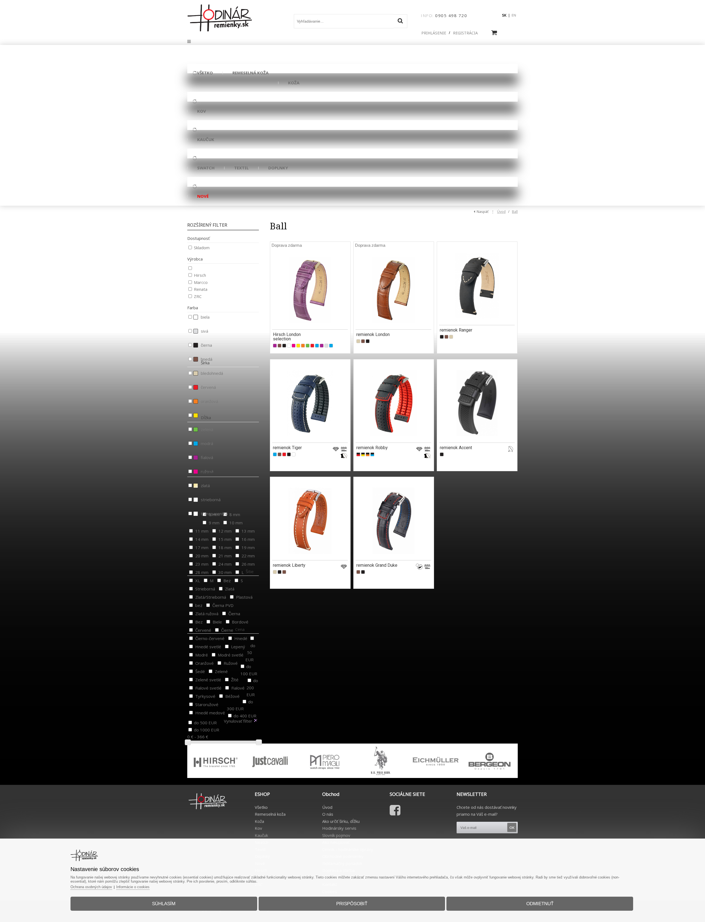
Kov (258, 828)
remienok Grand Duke (376, 565)
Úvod (501, 211)
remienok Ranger (456, 330)
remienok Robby (372, 447)
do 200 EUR (252, 687)
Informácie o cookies (133, 887)
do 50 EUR (250, 652)
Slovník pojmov (336, 835)
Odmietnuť (540, 903)
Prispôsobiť (351, 903)
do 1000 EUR (206, 730)
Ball (515, 211)
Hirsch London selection (287, 336)
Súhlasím (163, 903)
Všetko (261, 807)
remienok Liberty (289, 565)
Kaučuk (261, 835)
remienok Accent (456, 447)
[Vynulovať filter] (255, 720)
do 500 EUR (205, 722)
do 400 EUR (245, 715)
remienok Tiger (287, 447)
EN (514, 15)
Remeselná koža (270, 814)
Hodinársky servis (339, 828)
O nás (327, 814)
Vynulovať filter (238, 721)
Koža (259, 821)
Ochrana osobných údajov (91, 887)
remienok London (373, 334)
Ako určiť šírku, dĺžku (341, 821)
